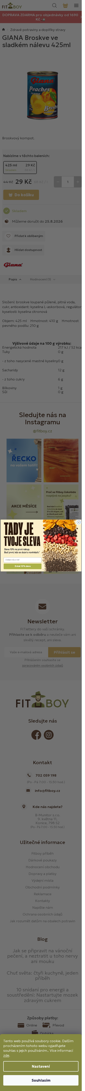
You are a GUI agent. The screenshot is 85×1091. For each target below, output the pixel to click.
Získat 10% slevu (23, 566)
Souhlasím (41, 1080)
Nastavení (41, 1066)
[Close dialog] (79, 522)
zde (6, 1055)
